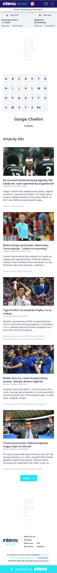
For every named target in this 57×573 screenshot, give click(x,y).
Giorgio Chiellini (28, 119)
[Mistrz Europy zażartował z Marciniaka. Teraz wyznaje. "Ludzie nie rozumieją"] (28, 231)
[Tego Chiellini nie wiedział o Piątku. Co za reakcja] (28, 296)
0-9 (39, 107)
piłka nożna (7, 336)
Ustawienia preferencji (28, 558)
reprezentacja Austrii (25, 339)
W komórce (28, 546)
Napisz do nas (30, 536)
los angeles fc (40, 404)
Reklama (40, 546)
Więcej (26, 478)
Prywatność (13, 558)
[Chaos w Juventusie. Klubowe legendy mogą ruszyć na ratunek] (28, 429)
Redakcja (28, 539)
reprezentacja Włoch (11, 404)
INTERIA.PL (12, 561)
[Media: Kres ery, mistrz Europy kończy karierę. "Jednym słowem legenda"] (28, 364)
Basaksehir (40, 339)
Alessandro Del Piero (19, 469)
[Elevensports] (32, 3)
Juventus (6, 206)
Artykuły (28, 125)
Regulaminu (44, 555)
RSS (38, 543)
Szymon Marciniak (24, 271)
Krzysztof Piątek (9, 339)
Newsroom (28, 543)
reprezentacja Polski (21, 336)
